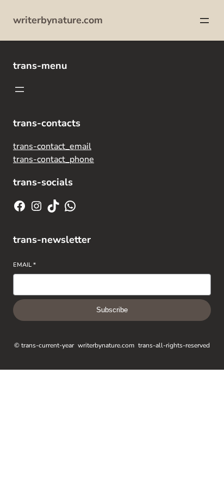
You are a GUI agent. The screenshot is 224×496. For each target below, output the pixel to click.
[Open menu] (204, 20)
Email (24, 265)
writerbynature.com (58, 20)
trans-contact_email (52, 146)
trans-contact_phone (53, 159)
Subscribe (112, 310)
